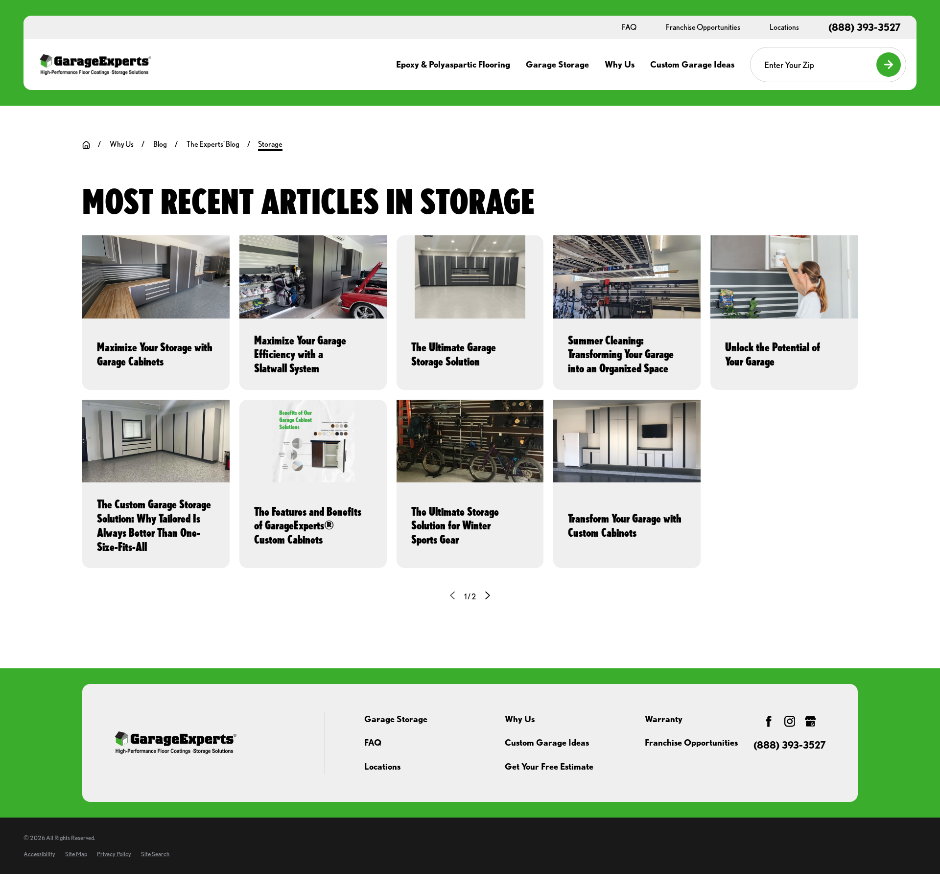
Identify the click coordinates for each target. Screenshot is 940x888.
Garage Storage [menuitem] (557, 64)
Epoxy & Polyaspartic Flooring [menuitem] (453, 64)
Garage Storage (395, 719)
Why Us (520, 719)
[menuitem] (39, 854)
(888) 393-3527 (864, 27)
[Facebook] (768, 721)
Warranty (663, 719)
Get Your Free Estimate (549, 766)
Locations (382, 766)
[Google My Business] (810, 721)
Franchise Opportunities (691, 742)
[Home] (95, 64)
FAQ (372, 742)
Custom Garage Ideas (547, 742)
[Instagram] (789, 721)
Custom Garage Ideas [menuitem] (692, 64)
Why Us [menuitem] (619, 64)
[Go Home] (86, 145)
